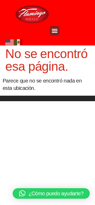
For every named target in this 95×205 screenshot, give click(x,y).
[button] (54, 30)
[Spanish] (18, 42)
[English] (9, 42)
